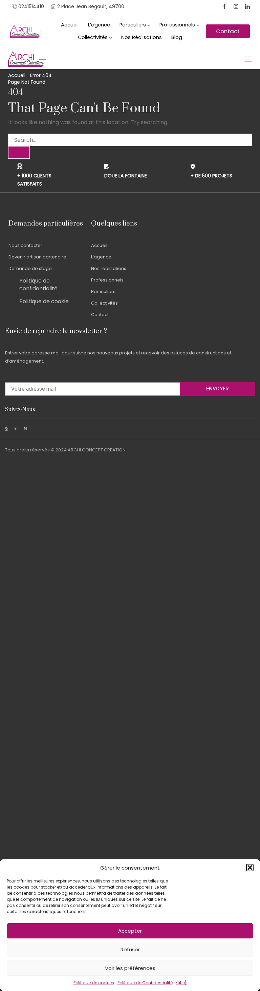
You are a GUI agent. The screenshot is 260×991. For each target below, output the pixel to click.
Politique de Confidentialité (145, 983)
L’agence (99, 24)
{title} (181, 983)
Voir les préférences (130, 968)
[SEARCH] (19, 152)
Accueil (70, 24)
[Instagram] (236, 6)
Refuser (130, 949)
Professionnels (177, 24)
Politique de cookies (93, 983)
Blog (176, 37)
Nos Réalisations (141, 37)
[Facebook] (224, 6)
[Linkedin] (247, 6)
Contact (228, 31)
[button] (249, 867)
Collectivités (93, 37)
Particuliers (133, 24)
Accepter (130, 930)
